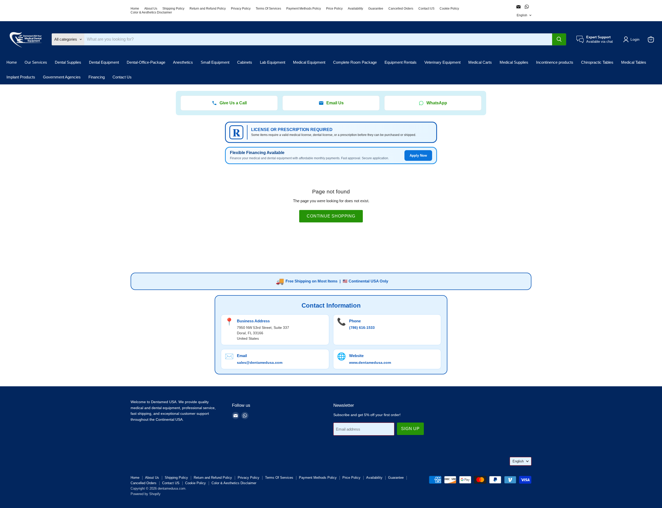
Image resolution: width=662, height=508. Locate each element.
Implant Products (20, 77)
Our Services (36, 62)
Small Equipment (215, 62)
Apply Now (418, 155)
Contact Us (122, 77)
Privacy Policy (241, 8)
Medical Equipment (309, 62)
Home (135, 8)
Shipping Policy (173, 8)
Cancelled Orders (400, 8)
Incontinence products (554, 62)
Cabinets (244, 62)
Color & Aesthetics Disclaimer (151, 12)
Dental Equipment (104, 62)
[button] (632, 39)
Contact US (426, 8)
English (522, 15)
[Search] (559, 39)
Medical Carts (480, 62)
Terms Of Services (268, 8)
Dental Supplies (68, 62)
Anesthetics (183, 62)
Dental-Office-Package (146, 62)
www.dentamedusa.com (370, 362)
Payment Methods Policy (303, 8)
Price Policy (334, 8)
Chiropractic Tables (597, 62)
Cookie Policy (449, 8)
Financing (96, 77)
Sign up (410, 428)
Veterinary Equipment (442, 62)
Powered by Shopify (146, 494)
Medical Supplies (514, 62)
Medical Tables (633, 62)
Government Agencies (62, 77)
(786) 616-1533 (362, 327)
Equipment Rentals (401, 62)
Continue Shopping (331, 216)
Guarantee (375, 8)
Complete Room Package (355, 62)
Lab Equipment (272, 62)
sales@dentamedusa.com (259, 362)
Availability (355, 8)
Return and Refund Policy (208, 8)
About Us (150, 8)
